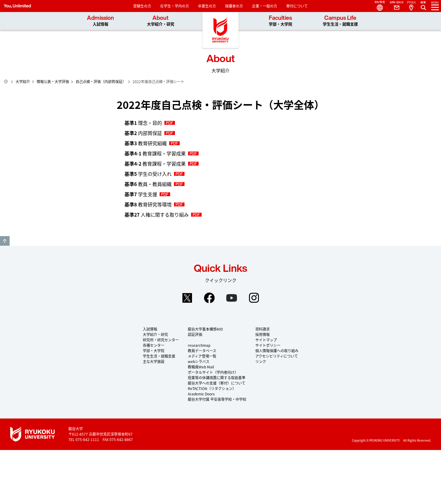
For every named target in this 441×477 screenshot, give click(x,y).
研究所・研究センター (161, 339)
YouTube (232, 298)
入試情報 (150, 329)
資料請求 (262, 329)
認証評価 (195, 334)
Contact (394, 6)
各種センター (153, 345)
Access (411, 6)
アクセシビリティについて (276, 355)
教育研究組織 (145, 143)
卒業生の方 (207, 5)
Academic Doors (201, 393)
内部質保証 (143, 132)
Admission (100, 21)
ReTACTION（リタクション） (212, 388)
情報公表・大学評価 (53, 81)
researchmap (199, 345)
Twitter (187, 298)
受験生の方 (142, 5)
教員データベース (202, 350)
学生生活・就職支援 (159, 355)
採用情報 (262, 334)
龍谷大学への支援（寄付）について (216, 383)
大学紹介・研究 (155, 334)
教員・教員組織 (148, 184)
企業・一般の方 (264, 5)
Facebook (209, 298)
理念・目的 (143, 122)
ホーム (6, 81)
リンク (260, 361)
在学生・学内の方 (174, 5)
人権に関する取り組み (156, 214)
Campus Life (340, 21)
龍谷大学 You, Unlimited (220, 30)
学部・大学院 (153, 350)
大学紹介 (23, 81)
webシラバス (198, 361)
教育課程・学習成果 (155, 153)
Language (377, 6)
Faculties (280, 21)
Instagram (254, 298)
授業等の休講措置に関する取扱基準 (216, 377)
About (160, 21)
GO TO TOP (5, 241)
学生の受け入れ (148, 173)
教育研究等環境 (148, 204)
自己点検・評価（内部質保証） (101, 81)
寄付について (297, 5)
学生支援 (140, 194)
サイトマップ (266, 339)
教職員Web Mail (201, 366)
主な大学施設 (153, 361)
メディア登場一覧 (202, 355)
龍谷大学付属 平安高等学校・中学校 (217, 399)
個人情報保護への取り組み (276, 350)
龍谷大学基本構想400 (205, 329)
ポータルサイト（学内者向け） (213, 372)
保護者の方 (234, 5)
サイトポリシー (267, 345)
